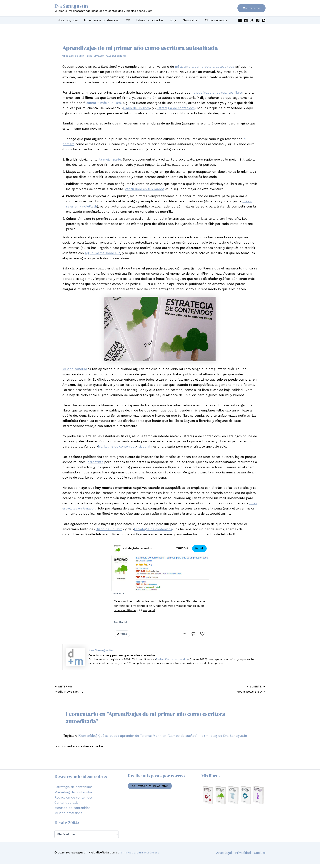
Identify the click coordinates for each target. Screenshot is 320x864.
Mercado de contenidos (72, 808)
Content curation (67, 802)
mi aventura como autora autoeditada (204, 66)
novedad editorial (116, 56)
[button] (251, 8)
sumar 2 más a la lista (103, 103)
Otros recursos (216, 20)
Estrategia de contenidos (176, 108)
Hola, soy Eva (68, 20)
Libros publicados (149, 20)
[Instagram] (246, 20)
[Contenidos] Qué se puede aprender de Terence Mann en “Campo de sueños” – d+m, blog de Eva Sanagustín (162, 736)
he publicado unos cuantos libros (217, 92)
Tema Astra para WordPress (139, 852)
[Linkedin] (240, 20)
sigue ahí (146, 446)
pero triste (95, 462)
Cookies (260, 853)
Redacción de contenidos (172, 659)
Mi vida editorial (74, 369)
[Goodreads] (258, 20)
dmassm (99, 56)
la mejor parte (110, 159)
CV (128, 20)
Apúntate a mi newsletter (150, 786)
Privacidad (243, 853)
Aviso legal (224, 853)
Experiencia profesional (102, 20)
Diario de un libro (136, 108)
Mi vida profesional (69, 813)
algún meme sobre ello (102, 253)
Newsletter (191, 20)
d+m (89, 56)
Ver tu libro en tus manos (144, 189)
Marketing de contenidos (117, 446)
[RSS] (264, 20)
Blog (173, 20)
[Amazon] (252, 20)
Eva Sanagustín (71, 6)
